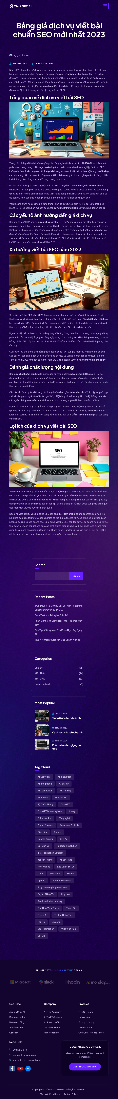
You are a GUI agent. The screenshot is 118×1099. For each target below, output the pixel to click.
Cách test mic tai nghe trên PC (51, 615)
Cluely (72, 811)
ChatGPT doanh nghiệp (50, 811)
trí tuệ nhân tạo (63, 915)
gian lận (42, 832)
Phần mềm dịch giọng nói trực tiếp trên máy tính (58, 622)
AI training (65, 790)
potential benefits (62, 880)
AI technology (45, 790)
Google (57, 832)
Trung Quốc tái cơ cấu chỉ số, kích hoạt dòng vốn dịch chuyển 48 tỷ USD (58, 607)
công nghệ (64, 818)
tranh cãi (71, 908)
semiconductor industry (50, 901)
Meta (40, 873)
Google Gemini (45, 839)
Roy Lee (65, 894)
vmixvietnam (20, 63)
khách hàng (66, 859)
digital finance (45, 825)
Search (40, 565)
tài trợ (41, 922)
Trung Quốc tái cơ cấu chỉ (66, 718)
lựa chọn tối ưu (66, 866)
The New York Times (48, 908)
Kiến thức (40, 673)
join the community (85, 1067)
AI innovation (64, 776)
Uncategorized (42, 684)
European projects (69, 825)
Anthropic (43, 797)
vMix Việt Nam (69, 929)
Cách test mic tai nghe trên (67, 732)
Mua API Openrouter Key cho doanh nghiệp (57, 639)
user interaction (46, 929)
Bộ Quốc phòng (45, 804)
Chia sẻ (39, 667)
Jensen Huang (45, 859)
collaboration (44, 818)
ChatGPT (65, 804)
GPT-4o (63, 839)
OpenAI (41, 880)
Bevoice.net (61, 797)
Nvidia (70, 873)
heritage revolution (67, 846)
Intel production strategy (50, 853)
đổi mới (41, 935)
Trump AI (42, 915)
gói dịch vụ (43, 846)
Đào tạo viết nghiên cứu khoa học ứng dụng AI (58, 632)
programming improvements (52, 887)
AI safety (64, 783)
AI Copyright (44, 776)
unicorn (56, 922)
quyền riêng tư (46, 894)
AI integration (45, 783)
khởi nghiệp (44, 866)
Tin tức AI (40, 678)
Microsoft (55, 873)
